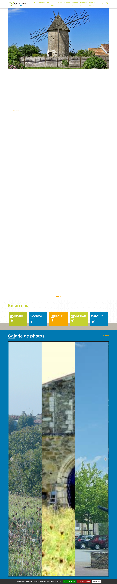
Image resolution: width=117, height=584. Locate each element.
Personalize (97, 581)
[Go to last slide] (11, 459)
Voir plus (15, 110)
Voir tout (106, 335)
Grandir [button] (67, 3)
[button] (34, 3)
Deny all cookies (84, 581)
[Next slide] (105, 459)
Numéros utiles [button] (91, 4)
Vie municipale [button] (51, 4)
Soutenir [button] (75, 3)
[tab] (45, 574)
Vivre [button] (60, 3)
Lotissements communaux (40, 99)
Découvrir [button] (41, 3)
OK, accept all (70, 581)
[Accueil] (19, 4)
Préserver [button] (83, 3)
